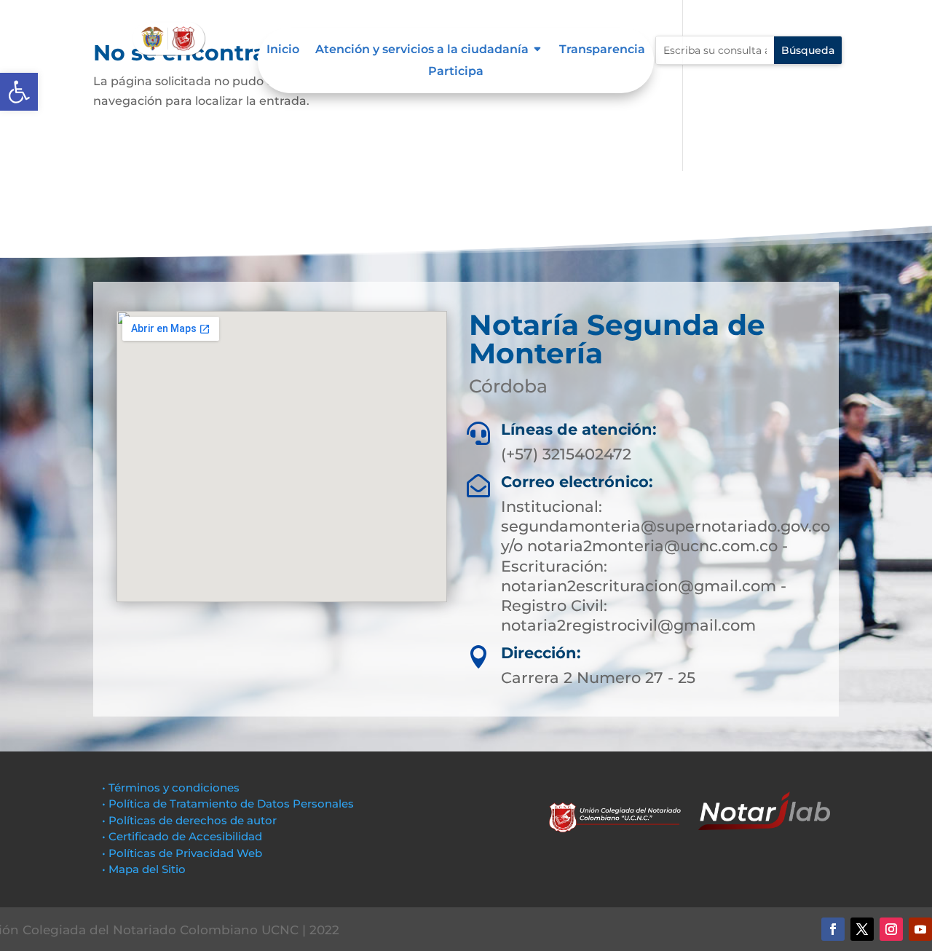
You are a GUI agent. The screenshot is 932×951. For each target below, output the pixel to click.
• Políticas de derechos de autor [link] (189, 820)
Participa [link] (455, 72)
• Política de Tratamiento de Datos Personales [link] (228, 803)
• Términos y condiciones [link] (171, 787)
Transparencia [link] (602, 50)
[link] (19, 92)
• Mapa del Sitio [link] (145, 869)
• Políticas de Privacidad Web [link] (182, 853)
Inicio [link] (282, 50)
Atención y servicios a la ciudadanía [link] (422, 50)
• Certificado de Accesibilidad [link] (182, 836)
